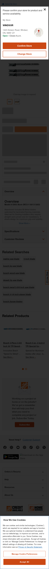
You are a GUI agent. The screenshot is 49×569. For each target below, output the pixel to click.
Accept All (24, 562)
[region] (24, 542)
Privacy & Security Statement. (30, 547)
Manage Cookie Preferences (24, 554)
